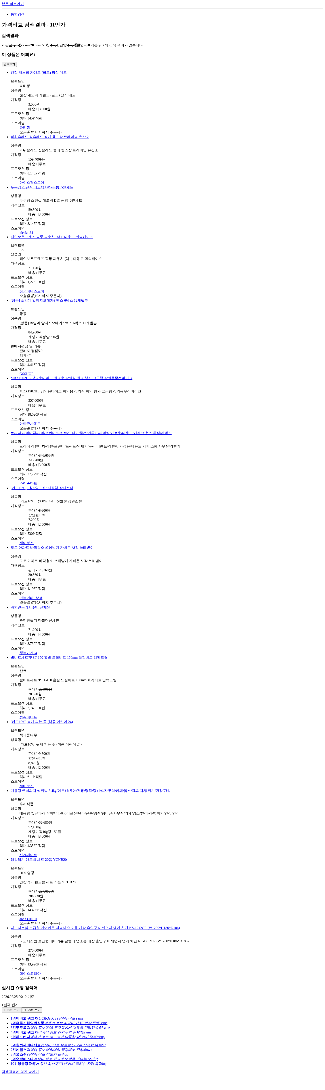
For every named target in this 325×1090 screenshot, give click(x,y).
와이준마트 (28, 483)
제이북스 (26, 543)
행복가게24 (28, 653)
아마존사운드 (30, 424)
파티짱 (24, 127)
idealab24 (26, 233)
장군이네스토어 (31, 291)
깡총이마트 (28, 717)
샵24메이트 (28, 855)
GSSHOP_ (27, 374)
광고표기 (9, 64)
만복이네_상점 (30, 598)
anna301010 (28, 919)
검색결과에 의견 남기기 (20, 1072)
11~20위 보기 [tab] (31, 1010)
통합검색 (18, 14)
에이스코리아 (30, 973)
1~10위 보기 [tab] (11, 1010)
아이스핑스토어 (31, 182)
